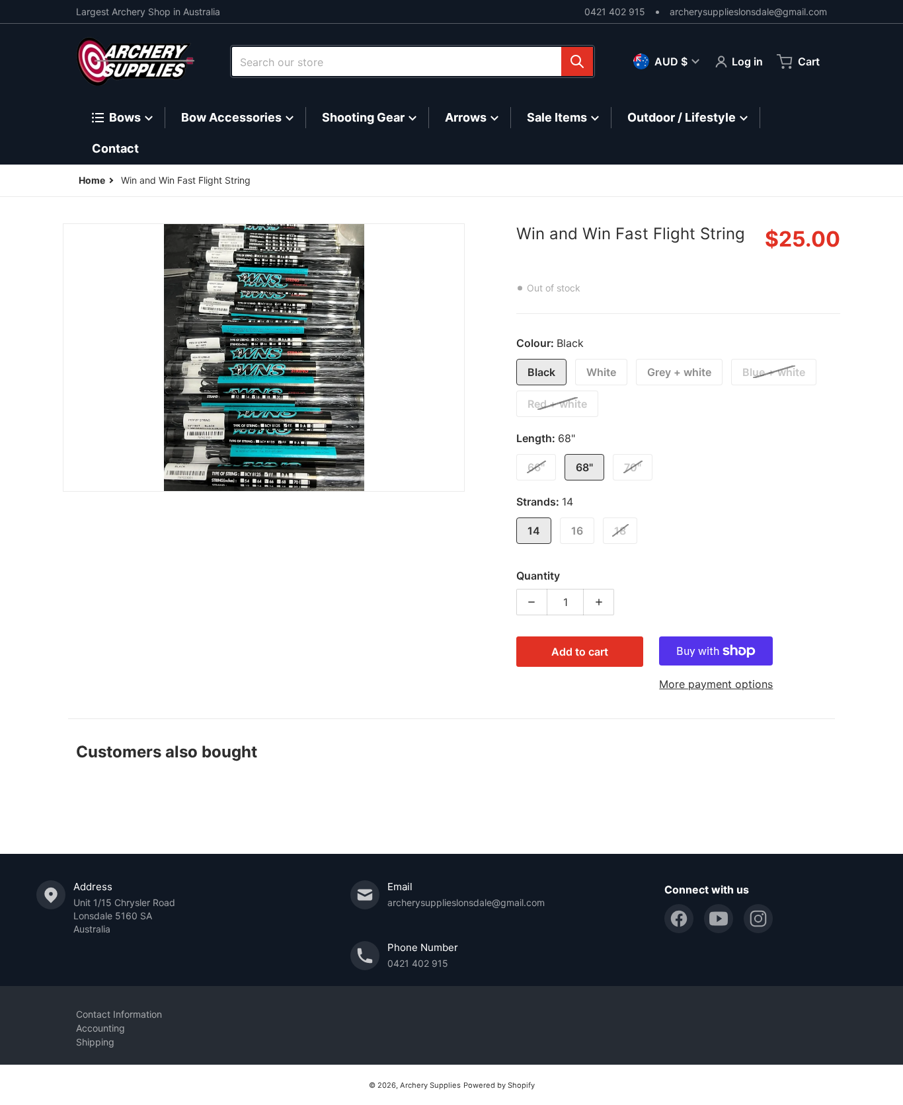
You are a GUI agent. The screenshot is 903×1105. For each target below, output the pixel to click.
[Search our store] (577, 61)
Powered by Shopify (499, 1085)
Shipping (95, 1042)
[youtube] (718, 918)
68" (584, 467)
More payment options (716, 684)
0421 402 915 (614, 11)
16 (577, 530)
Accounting (100, 1028)
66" (536, 467)
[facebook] (678, 918)
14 (534, 530)
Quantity (538, 575)
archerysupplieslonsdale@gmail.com (748, 11)
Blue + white (773, 372)
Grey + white (679, 372)
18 (620, 530)
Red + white (557, 403)
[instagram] (758, 918)
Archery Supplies (430, 1085)
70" (632, 467)
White (601, 372)
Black (541, 372)
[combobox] (412, 61)
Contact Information (119, 1014)
